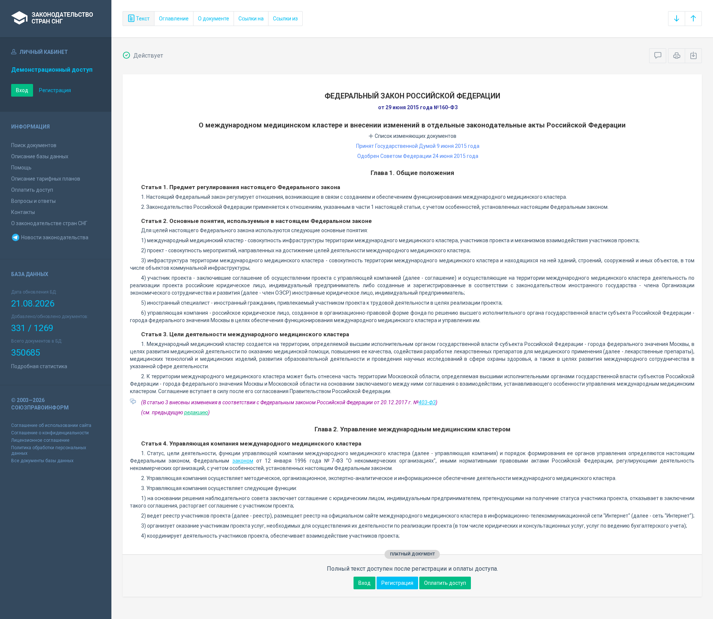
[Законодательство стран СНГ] (55, 18)
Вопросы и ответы (33, 201)
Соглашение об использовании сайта (51, 425)
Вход (22, 90)
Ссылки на (251, 19)
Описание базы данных (39, 156)
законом (242, 461)
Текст (142, 19)
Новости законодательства (54, 237)
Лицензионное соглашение (40, 440)
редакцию (196, 412)
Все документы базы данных (42, 460)
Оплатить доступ (32, 190)
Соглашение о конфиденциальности (50, 432)
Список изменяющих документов (415, 136)
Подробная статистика (39, 366)
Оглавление (174, 19)
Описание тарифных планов (45, 179)
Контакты (23, 212)
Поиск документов (33, 145)
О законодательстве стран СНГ (49, 223)
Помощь (21, 168)
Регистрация (55, 90)
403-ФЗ (427, 402)
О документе (213, 19)
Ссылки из (285, 19)
